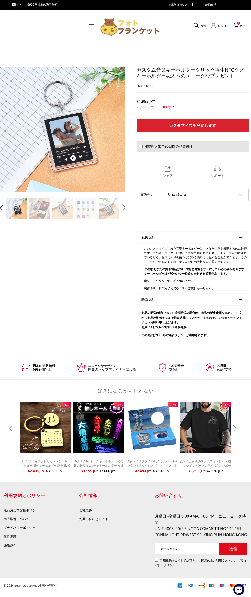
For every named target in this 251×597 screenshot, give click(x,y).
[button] (11, 130)
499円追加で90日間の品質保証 (169, 146)
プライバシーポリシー (20, 527)
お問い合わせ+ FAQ (93, 519)
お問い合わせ (178, 5)
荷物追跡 (211, 5)
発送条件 (10, 545)
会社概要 (85, 510)
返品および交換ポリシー (21, 510)
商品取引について (16, 519)
